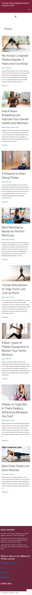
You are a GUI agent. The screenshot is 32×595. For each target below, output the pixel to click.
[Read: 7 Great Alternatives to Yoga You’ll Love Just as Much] (16, 273)
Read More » (5, 86)
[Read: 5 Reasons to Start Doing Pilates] (16, 160)
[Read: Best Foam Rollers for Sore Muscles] (16, 454)
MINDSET (5, 577)
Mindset (4, 127)
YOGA (3, 568)
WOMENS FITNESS (9, 563)
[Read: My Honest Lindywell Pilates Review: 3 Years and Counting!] (16, 43)
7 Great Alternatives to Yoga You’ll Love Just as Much (14, 289)
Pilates (3, 67)
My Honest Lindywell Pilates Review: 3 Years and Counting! (15, 59)
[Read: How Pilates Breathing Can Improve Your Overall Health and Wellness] (16, 99)
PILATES (4, 572)
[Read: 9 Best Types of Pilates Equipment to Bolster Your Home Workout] (16, 330)
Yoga (11, 127)
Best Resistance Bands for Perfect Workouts (13, 231)
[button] (15, 16)
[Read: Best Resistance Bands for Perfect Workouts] (16, 215)
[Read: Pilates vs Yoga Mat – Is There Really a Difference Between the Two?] (16, 392)
